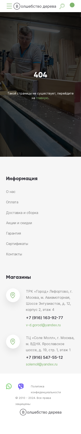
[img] (9, 6)
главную (42, 242)
